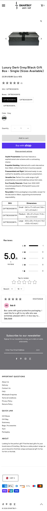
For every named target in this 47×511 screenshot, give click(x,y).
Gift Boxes (6, 416)
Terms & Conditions (9, 398)
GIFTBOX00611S (9, 100)
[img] (11, 83)
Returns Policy (7, 404)
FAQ (3, 391)
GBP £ (12, 478)
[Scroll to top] (41, 504)
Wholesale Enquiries (9, 395)
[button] (33, 245)
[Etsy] (30, 359)
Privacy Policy (7, 401)
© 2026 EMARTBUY (9, 508)
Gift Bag (5, 419)
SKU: (4, 89)
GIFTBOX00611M (26, 100)
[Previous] (6, 39)
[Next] (41, 39)
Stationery (6, 422)
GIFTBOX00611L (9, 106)
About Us (5, 382)
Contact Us (6, 388)
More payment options (23, 151)
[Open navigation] (7, 5)
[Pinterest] (21, 359)
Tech (3, 429)
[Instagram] (25, 359)
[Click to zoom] (41, 21)
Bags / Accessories (9, 426)
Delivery (5, 385)
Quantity (5, 128)
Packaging (6, 432)
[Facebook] (16, 359)
